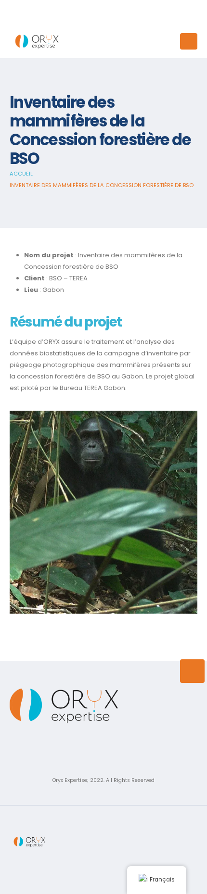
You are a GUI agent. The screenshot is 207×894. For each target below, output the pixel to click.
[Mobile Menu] (188, 41)
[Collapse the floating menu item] (192, 671)
